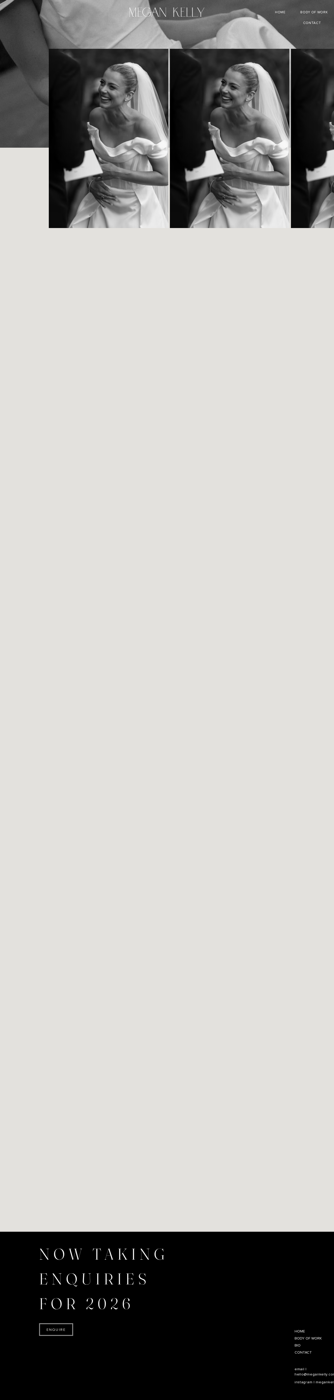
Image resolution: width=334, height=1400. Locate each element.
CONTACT (303, 1352)
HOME (300, 1331)
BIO (298, 1345)
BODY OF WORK (308, 1338)
